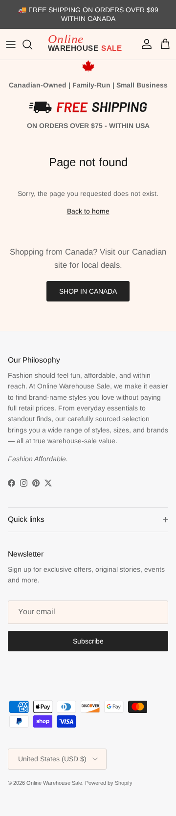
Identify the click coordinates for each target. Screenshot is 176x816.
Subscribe (88, 641)
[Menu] (11, 44)
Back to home (88, 211)
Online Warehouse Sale (54, 783)
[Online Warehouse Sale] (88, 44)
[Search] (32, 44)
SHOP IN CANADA (88, 291)
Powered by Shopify (108, 783)
